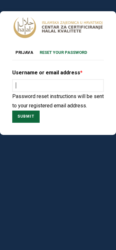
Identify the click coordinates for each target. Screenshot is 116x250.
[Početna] (58, 21)
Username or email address (46, 73)
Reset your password (65, 53)
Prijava (24, 52)
